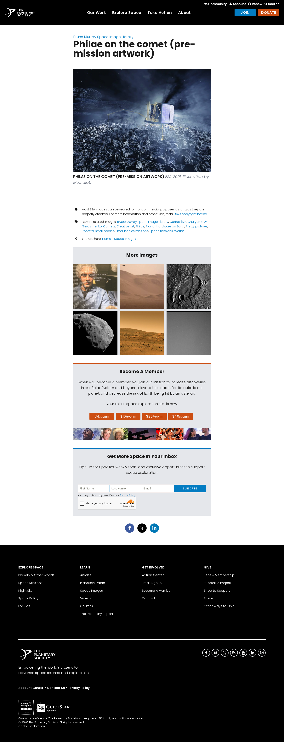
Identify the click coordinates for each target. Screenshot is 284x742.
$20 (154, 416)
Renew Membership (219, 575)
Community (217, 4)
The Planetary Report (96, 614)
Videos (85, 598)
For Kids (24, 606)
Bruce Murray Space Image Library (103, 36)
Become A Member (157, 590)
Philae (140, 226)
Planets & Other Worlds (36, 575)
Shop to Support (217, 590)
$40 (180, 416)
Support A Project (217, 583)
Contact (148, 598)
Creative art (125, 226)
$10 (128, 416)
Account (239, 4)
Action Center (153, 575)
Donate (268, 12)
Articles (85, 575)
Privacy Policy (127, 495)
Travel (208, 598)
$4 (102, 416)
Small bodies (104, 231)
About (184, 12)
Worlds (179, 231)
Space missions (161, 231)
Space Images (125, 239)
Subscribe (190, 488)
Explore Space (126, 12)
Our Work (96, 12)
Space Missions (30, 583)
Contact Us (56, 688)
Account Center (30, 688)
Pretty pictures (196, 226)
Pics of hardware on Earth (165, 226)
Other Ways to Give (219, 606)
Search (273, 4)
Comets (109, 226)
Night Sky (25, 590)
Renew (257, 4)
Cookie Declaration (31, 726)
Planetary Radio (92, 583)
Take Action (159, 12)
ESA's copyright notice (190, 214)
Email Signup (152, 583)
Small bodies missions (132, 231)
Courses (86, 606)
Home (106, 239)
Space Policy (28, 598)
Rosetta (88, 231)
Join (245, 12)
